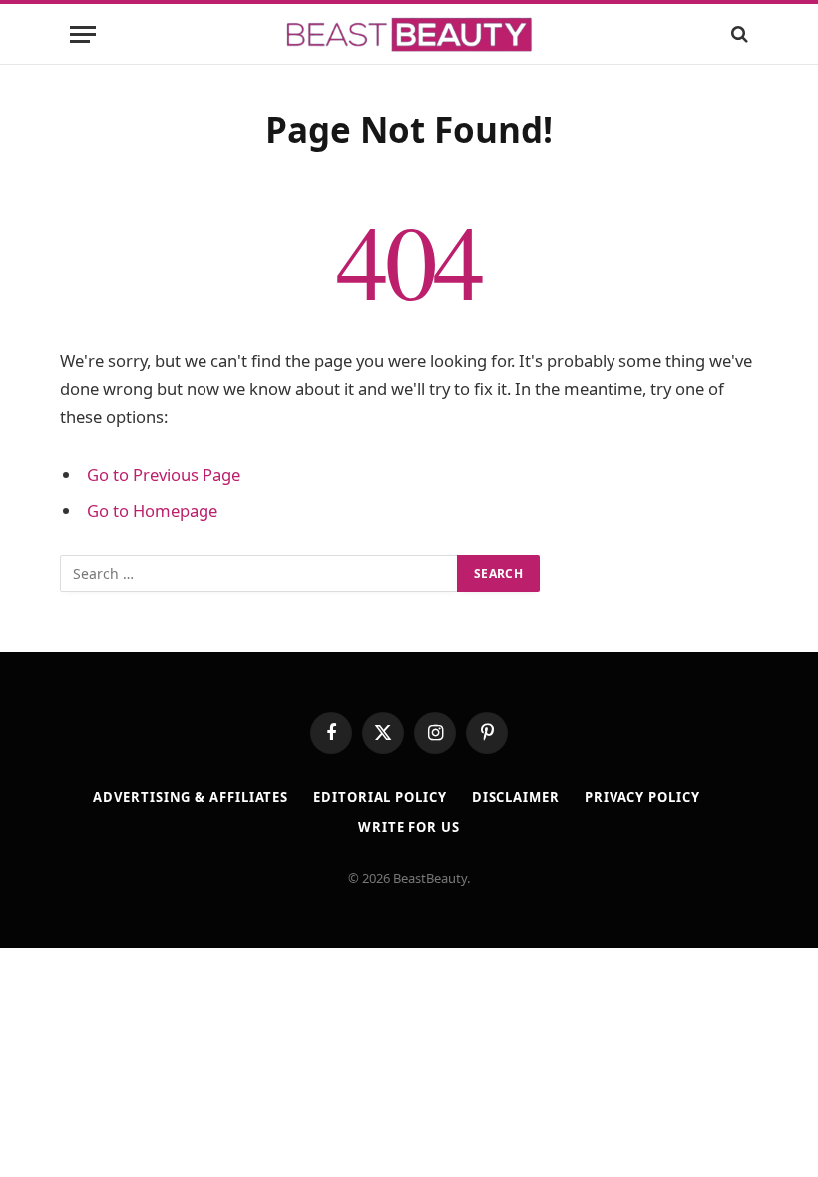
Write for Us (409, 827)
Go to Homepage (152, 510)
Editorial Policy (380, 797)
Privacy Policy (642, 797)
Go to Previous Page (163, 474)
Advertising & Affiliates (190, 797)
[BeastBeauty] (409, 34)
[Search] (737, 34)
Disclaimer (516, 797)
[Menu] (83, 34)
